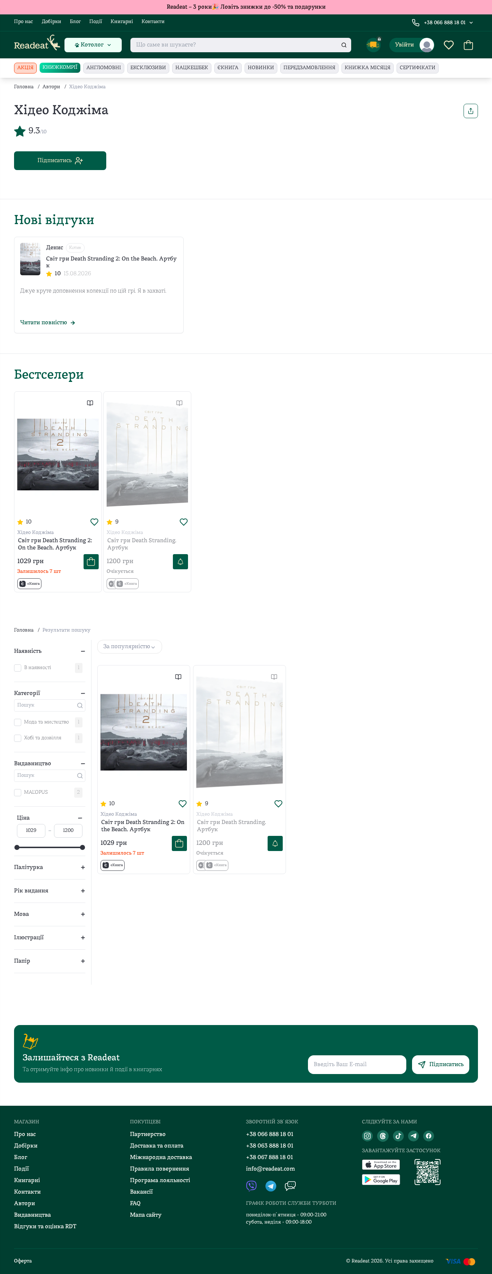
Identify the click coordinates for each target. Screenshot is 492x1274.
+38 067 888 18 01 (269, 1158)
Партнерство (148, 1134)
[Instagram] (367, 1136)
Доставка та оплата (156, 1146)
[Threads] (382, 1136)
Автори (51, 87)
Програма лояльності (160, 1181)
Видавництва (32, 1215)
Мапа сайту (145, 1215)
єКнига (228, 68)
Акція (25, 68)
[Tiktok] (398, 1136)
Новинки (261, 68)
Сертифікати (417, 68)
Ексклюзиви (148, 68)
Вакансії (141, 1192)
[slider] (16, 847)
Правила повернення (159, 1169)
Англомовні (103, 68)
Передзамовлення (309, 68)
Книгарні (122, 21)
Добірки (51, 21)
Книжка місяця (367, 68)
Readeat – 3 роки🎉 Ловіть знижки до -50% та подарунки (246, 7)
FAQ (135, 1204)
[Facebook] (428, 1136)
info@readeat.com (270, 1169)
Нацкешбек (191, 68)
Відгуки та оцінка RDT (45, 1227)
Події (95, 21)
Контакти (153, 21)
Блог (75, 21)
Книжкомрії (60, 67)
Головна (23, 87)
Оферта (23, 1261)
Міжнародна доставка (161, 1158)
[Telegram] (413, 1136)
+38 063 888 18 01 (270, 1146)
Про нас (23, 21)
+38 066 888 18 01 (445, 23)
